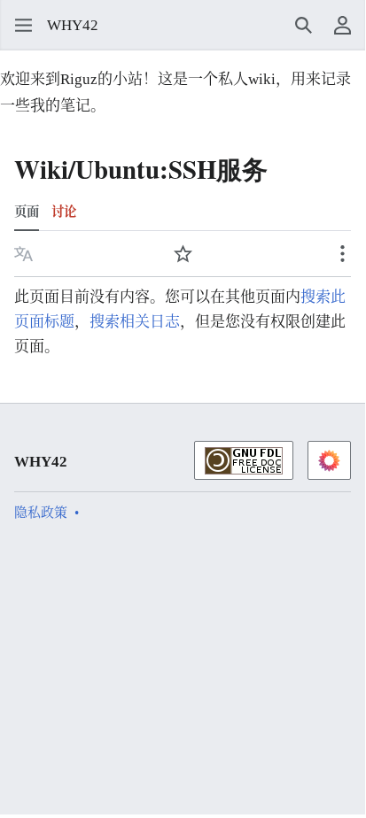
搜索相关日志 (135, 321)
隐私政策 (40, 512)
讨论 (63, 211)
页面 (26, 211)
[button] (18, 25)
